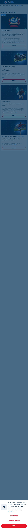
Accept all (14, 526)
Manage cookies (14, 516)
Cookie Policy (11, 511)
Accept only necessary (14, 521)
